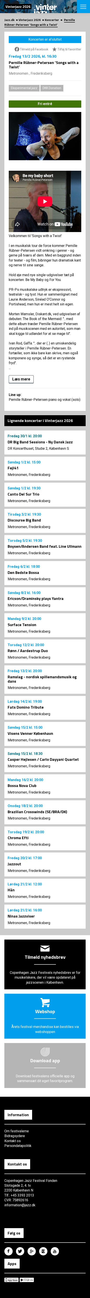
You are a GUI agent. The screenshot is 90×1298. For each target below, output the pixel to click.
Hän (11, 890)
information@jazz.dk (19, 1205)
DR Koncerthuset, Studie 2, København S (38, 448)
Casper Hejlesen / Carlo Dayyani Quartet (43, 759)
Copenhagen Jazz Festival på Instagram (43, 1251)
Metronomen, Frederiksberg (29, 475)
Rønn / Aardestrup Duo (28, 651)
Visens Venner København (30, 733)
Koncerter (52, 19)
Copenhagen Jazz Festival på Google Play (27, 1280)
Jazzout (14, 864)
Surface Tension (22, 625)
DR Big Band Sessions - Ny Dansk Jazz (40, 442)
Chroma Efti (18, 838)
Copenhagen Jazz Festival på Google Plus (32, 1251)
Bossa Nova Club (22, 785)
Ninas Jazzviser (21, 916)
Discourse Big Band (24, 520)
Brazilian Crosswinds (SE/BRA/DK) (37, 812)
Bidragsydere (14, 1136)
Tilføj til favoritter (69, 49)
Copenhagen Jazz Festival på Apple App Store (11, 1280)
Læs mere (21, 379)
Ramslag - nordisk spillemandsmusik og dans (42, 679)
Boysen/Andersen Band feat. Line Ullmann (44, 546)
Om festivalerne (16, 1131)
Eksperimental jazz (24, 88)
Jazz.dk (9, 19)
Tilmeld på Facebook (33, 49)
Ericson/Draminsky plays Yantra (36, 598)
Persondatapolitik (17, 1146)
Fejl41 (13, 468)
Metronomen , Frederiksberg (30, 73)
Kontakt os (12, 1141)
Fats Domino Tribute (26, 707)
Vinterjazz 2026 (30, 19)
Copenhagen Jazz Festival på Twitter (20, 1251)
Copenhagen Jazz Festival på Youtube (55, 1251)
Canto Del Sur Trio (23, 494)
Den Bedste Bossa (23, 572)
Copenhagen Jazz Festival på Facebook (8, 1251)
